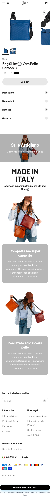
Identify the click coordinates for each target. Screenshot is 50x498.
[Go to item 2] (13, 51)
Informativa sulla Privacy (35, 423)
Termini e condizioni (37, 416)
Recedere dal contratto (25, 487)
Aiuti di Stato (33, 435)
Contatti (6, 431)
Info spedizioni (9, 416)
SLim (5, 58)
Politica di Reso (10, 421)
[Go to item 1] (5, 51)
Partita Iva (7, 426)
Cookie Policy (34, 430)
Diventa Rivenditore (12, 449)
